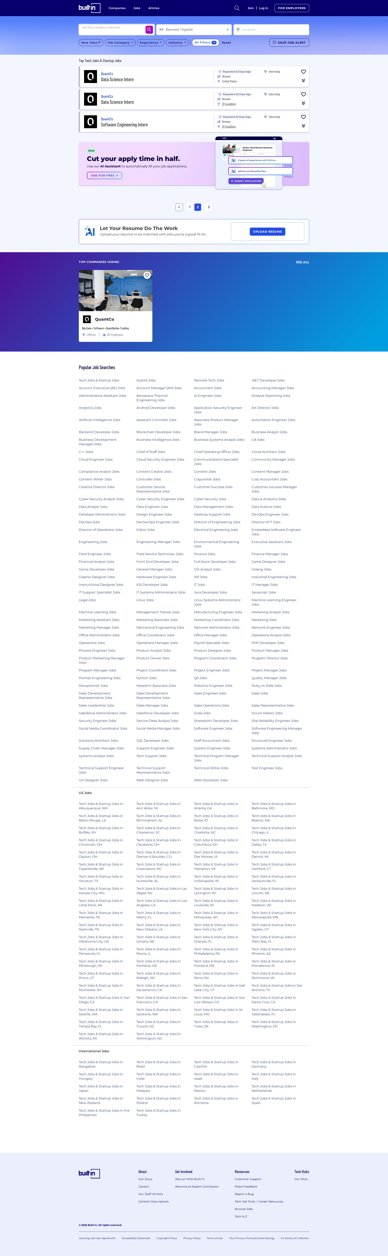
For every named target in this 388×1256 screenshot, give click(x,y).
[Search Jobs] (149, 30)
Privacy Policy (192, 1238)
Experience (149, 42)
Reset (226, 42)
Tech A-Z (241, 1216)
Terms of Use (215, 1238)
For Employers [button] (292, 8)
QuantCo (104, 319)
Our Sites (301, 1179)
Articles (153, 8)
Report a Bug (244, 1194)
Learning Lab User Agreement (97, 1238)
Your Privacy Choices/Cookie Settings (252, 1238)
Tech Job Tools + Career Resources (259, 1201)
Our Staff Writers (150, 1194)
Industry (176, 42)
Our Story (145, 1179)
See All (302, 262)
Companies (117, 8)
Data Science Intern (117, 79)
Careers (143, 1186)
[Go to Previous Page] (179, 207)
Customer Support (248, 1179)
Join (251, 8)
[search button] (237, 8)
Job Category (119, 42)
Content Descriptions (153, 1201)
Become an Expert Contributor (197, 1186)
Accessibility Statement (136, 1238)
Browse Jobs (244, 1209)
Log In (263, 8)
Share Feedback (246, 1186)
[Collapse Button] (303, 81)
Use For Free (103, 175)
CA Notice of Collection (295, 1238)
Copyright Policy (167, 1238)
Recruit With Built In (190, 1179)
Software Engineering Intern (124, 124)
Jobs (137, 8)
